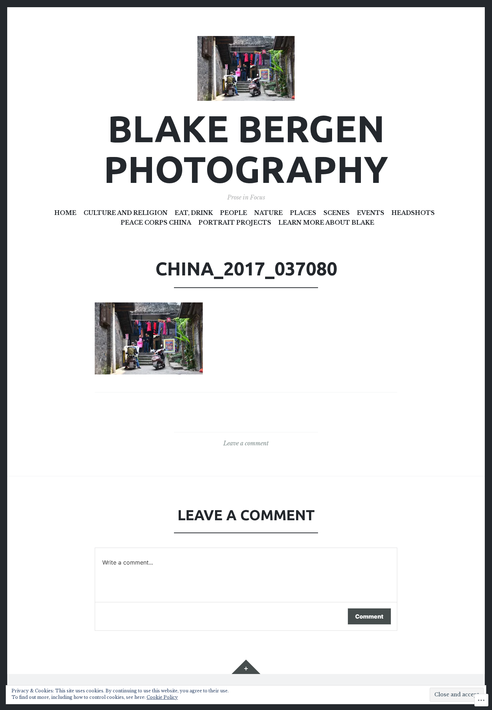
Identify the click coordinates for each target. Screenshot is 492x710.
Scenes (336, 212)
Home (65, 212)
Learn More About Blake (326, 222)
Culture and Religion (125, 212)
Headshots (413, 212)
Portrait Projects (234, 222)
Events (370, 212)
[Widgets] (246, 667)
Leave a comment (246, 443)
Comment (369, 616)
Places (303, 212)
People (233, 212)
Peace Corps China (156, 222)
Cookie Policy (162, 697)
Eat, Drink (194, 212)
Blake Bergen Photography (246, 148)
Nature (268, 212)
